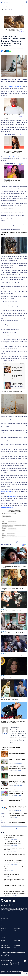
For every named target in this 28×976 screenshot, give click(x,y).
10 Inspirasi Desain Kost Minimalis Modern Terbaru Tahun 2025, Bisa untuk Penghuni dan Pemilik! (17, 775)
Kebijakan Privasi (4, 943)
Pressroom (3, 937)
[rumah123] (9, 900)
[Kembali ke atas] (25, 961)
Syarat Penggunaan (4, 945)
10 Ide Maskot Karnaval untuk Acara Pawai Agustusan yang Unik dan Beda (14, 873)
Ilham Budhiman (18, 795)
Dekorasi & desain (13, 5)
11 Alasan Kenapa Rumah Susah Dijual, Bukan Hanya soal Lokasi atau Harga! (17, 767)
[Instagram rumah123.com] (7, 905)
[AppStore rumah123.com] (5, 963)
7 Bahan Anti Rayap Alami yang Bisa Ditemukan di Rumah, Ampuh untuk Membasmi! (17, 753)
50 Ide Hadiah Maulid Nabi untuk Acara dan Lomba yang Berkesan (14, 836)
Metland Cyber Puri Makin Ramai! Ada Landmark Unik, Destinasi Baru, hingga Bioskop (15, 842)
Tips (19, 5)
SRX (15, 947)
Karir (2, 935)
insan (12, 876)
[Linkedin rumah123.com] (12, 905)
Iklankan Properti (17, 928)
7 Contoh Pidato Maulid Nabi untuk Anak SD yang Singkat (14, 849)
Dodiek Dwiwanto (19, 48)
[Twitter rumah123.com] (4, 905)
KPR (15, 930)
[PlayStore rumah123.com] (14, 963)
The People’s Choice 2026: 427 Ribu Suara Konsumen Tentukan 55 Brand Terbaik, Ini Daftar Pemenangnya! (15, 886)
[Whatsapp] (10, 51)
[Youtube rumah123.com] (9, 905)
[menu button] (26, 2)
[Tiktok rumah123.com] (16, 905)
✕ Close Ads (24, 973)
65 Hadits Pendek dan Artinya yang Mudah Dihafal (14, 867)
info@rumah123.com (6, 918)
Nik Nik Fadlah (14, 851)
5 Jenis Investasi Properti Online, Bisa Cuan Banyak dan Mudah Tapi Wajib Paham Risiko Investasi (17, 782)
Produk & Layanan (4, 930)
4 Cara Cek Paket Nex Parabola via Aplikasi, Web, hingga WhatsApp (17, 807)
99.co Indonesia (17, 943)
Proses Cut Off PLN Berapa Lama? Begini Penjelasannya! (17, 800)
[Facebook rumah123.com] (2, 905)
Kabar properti (5, 5)
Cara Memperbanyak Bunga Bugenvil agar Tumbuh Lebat (16, 792)
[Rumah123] (5, 2)
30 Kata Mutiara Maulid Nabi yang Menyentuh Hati (14, 855)
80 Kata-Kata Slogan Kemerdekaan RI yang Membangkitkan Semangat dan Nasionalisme (14, 892)
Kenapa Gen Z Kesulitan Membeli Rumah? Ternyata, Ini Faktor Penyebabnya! (14, 861)
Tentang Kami (3, 928)
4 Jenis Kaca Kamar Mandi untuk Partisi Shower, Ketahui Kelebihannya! (17, 760)
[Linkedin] (7, 51)
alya (12, 870)
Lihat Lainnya (14, 828)
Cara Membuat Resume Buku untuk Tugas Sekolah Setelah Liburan (18, 814)
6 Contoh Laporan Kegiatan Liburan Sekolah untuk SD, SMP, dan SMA (18, 821)
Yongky (16, 817)
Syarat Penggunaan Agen (5, 947)
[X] (5, 51)
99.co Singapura (17, 945)
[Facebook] (2, 51)
